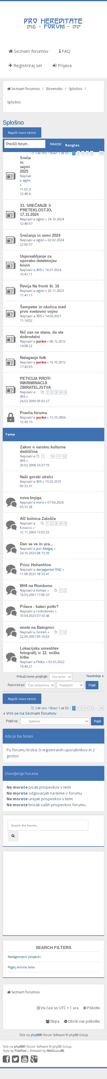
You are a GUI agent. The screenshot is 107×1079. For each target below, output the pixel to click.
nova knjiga (30, 498)
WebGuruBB (55, 1051)
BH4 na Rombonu (36, 585)
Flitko (40, 662)
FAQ (65, 51)
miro (40, 502)
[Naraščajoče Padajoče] (78, 685)
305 (39, 269)
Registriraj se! (27, 65)
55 (101, 153)
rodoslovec (45, 611)
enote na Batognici (37, 627)
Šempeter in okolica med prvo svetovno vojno (43, 309)
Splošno (75, 88)
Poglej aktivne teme (21, 967)
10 (52, 456)
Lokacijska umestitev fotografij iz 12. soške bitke (39, 653)
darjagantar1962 (49, 569)
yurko (41, 341)
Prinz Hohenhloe (35, 565)
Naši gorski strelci (36, 477)
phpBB (35, 1035)
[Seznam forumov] (53, 28)
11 (58, 456)
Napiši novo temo (22, 132)
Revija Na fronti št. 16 (39, 286)
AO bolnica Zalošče (38, 518)
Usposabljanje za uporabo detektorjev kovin (38, 260)
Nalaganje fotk (33, 357)
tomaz (41, 590)
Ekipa (54, 1021)
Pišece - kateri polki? (39, 606)
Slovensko (54, 88)
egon (27, 180)
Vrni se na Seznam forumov (31, 713)
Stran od (59, 153)
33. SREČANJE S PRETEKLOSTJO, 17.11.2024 (36, 210)
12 (64, 456)
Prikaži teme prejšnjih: (33, 676)
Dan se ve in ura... (36, 544)
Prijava (64, 65)
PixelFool (20, 1051)
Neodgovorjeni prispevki (24, 957)
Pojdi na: (12, 721)
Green (41, 632)
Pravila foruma (33, 413)
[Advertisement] (53, 893)
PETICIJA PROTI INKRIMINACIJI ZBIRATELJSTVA (35, 383)
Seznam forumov (30, 51)
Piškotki (93, 1007)
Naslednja (93, 676)
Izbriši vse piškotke (83, 1021)
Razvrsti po (16, 685)
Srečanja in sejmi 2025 (28, 165)
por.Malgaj (44, 548)
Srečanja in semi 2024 (40, 235)
